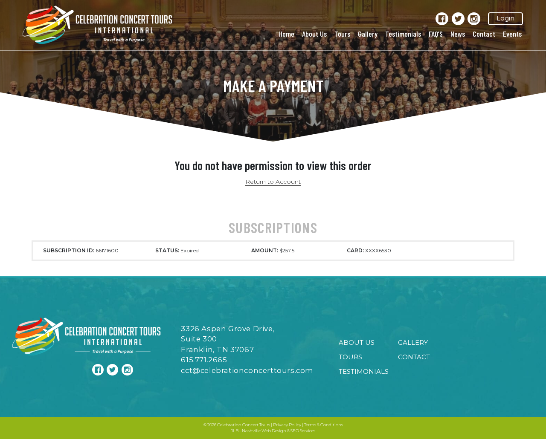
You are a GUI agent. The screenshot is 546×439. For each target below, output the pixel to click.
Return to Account (273, 181)
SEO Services (302, 430)
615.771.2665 (204, 359)
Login (505, 18)
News (457, 33)
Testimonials (403, 33)
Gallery (368, 33)
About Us (314, 33)
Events (512, 33)
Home (286, 33)
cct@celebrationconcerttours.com (247, 370)
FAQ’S (436, 33)
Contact (484, 33)
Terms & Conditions (323, 424)
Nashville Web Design (264, 430)
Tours (342, 33)
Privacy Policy (287, 424)
